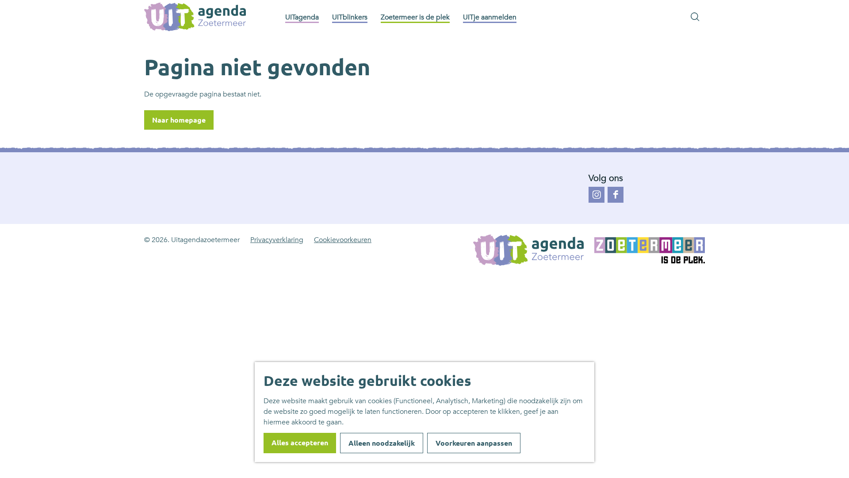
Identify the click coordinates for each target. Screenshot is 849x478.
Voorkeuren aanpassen (474, 443)
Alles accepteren (300, 443)
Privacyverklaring (276, 240)
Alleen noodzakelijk (381, 443)
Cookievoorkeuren (342, 240)
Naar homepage (179, 120)
